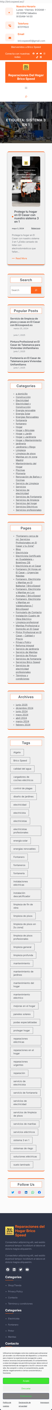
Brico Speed (20, 760)
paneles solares (22, 1014)
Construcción (23, 397)
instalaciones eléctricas (20, 883)
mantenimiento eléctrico (21, 996)
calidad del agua (22, 768)
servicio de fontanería (25, 1092)
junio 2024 (22, 711)
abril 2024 (21, 718)
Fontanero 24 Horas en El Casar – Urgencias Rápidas (28, 572)
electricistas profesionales (20, 831)
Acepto (26, 1381)
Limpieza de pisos (26, 453)
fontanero (21, 423)
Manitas (12, 1336)
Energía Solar (23, 413)
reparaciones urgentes (20, 1063)
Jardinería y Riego (25, 447)
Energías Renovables (27, 417)
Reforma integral (25, 645)
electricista (19, 812)
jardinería (21, 443)
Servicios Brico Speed (28, 662)
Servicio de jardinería (27, 649)
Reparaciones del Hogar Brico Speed (26, 77)
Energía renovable (25, 410)
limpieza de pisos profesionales (22, 937)
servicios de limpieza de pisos (24, 1114)
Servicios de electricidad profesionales (23, 669)
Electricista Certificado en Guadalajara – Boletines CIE (28, 559)
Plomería (20, 473)
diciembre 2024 (24, 708)
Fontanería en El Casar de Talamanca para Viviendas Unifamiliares (25, 361)
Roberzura (35, 228)
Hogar (19, 427)
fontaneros (19, 865)
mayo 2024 (22, 714)
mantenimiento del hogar (23, 985)
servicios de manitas (24, 1123)
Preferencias (26, 1396)
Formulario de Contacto (29, 612)
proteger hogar (21, 1030)
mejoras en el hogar (24, 1006)
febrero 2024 (23, 724)
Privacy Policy (23, 642)
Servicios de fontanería (28, 658)
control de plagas (22, 788)
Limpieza (21, 450)
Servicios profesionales (28, 510)
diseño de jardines (23, 796)
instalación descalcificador (21, 895)
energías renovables (24, 848)
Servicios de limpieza (27, 500)
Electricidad (22, 400)
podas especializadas (25, 1022)
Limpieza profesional (27, 622)
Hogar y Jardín (24, 433)
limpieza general (22, 947)
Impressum (44, 1402)
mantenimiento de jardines (23, 973)
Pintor (11, 1330)
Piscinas (20, 470)
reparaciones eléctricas (20, 1040)
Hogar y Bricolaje (25, 430)
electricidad (19, 804)
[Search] (36, 290)
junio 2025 (21, 704)
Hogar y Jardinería (26, 437)
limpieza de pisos (22, 916)
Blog (18, 549)
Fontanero (19, 857)
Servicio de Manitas (26, 652)
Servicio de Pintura (26, 655)
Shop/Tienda (14, 1285)
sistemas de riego (23, 1148)
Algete (17, 752)
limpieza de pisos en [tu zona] (24, 926)
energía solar (20, 840)
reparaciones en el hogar (23, 1052)
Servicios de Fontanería (29, 496)
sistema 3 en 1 (21, 1140)
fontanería (21, 420)
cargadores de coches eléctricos (23, 778)
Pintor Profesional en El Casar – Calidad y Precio (28, 635)
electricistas (20, 821)
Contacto (13, 1297)
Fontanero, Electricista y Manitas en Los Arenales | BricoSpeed (28, 592)
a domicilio (22, 393)
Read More (22, 258)
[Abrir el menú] (26, 88)
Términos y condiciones (20, 1303)
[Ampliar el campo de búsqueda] (26, 96)
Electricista (22, 552)
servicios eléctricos (24, 1132)
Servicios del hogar (26, 503)
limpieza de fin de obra (23, 906)
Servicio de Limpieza (27, 483)
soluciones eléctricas (25, 1156)
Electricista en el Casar (28, 565)
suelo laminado (21, 1164)
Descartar (26, 1388)
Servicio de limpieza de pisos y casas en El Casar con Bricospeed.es (25, 322)
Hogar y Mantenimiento (29, 440)
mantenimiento (21, 963)
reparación (19, 1073)
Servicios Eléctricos (27, 506)
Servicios (21, 486)
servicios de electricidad (20, 1103)
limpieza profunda (23, 955)
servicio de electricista (19, 1083)
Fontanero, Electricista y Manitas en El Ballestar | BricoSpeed (28, 582)
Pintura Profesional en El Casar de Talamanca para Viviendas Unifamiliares (25, 345)
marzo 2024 (22, 721)
